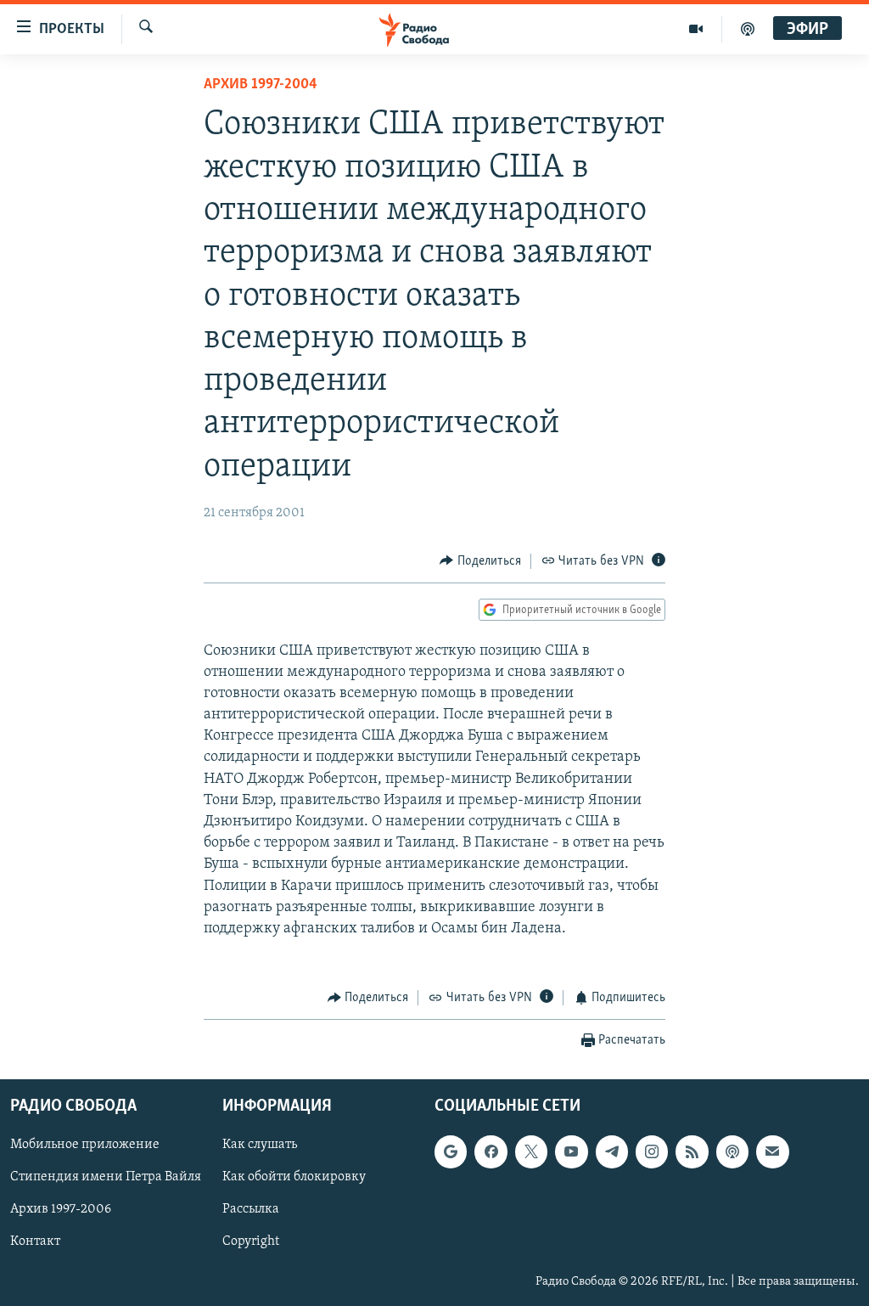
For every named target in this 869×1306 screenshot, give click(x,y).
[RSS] (692, 1151)
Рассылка (250, 1209)
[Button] (480, 561)
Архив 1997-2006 (60, 1209)
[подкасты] (747, 29)
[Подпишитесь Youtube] (571, 1151)
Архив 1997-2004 (260, 85)
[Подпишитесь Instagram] (652, 1151)
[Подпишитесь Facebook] (490, 1151)
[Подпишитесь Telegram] (612, 1151)
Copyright (250, 1241)
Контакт (35, 1241)
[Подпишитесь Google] (450, 1151)
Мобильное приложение (85, 1144)
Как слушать (259, 1144)
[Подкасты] (732, 1151)
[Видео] (696, 29)
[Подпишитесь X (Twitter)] (531, 1151)
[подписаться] (772, 1151)
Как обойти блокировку (294, 1177)
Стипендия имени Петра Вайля (105, 1177)
